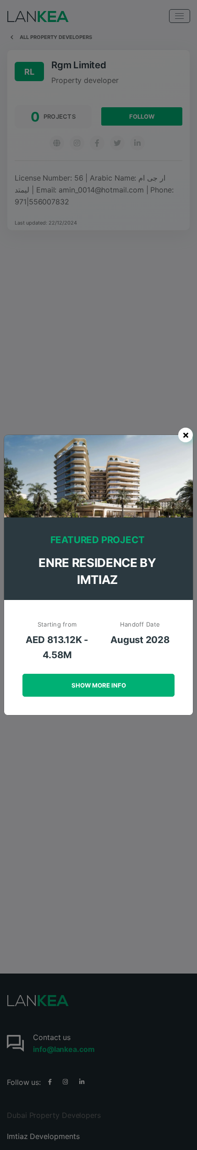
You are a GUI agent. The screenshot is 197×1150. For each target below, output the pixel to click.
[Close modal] (185, 435)
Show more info (98, 685)
